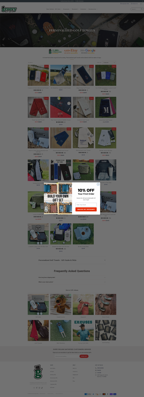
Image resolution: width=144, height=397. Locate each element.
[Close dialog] (98, 184)
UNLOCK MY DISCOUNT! (86, 209)
